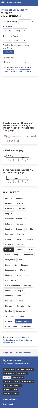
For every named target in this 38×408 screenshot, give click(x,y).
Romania (9, 296)
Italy (16, 254)
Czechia (29, 229)
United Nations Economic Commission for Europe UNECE (17, 70)
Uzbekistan (26, 326)
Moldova (8, 275)
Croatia (8, 229)
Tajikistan (9, 316)
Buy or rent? (22, 373)
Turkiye (21, 316)
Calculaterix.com (14, 3)
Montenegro (22, 275)
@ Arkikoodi (8, 404)
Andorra (19, 198)
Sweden (8, 311)
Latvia (22, 260)
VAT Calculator (9, 369)
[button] (35, 3)
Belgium (8, 213)
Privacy (19, 352)
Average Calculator (10, 389)
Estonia (20, 234)
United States (11, 326)
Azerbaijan (9, 208)
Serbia (21, 301)
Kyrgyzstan (10, 260)
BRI (5, 385)
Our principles (8, 352)
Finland (8, 239)
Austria (20, 203)
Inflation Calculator (13, 9)
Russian (20, 296)
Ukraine (8, 321)
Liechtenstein (11, 265)
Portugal (19, 290)
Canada (20, 224)
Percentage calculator (25, 369)
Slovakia (8, 306)
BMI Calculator (18, 377)
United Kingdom (23, 321)
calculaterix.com (10, 399)
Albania (8, 198)
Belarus (22, 208)
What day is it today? (11, 393)
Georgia (29, 239)
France (18, 239)
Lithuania (25, 265)
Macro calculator (27, 381)
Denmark (9, 234)
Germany (9, 244)
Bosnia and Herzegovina (15, 219)
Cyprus (19, 229)
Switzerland (21, 311)
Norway (27, 285)
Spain (30, 306)
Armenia (8, 203)
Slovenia (20, 306)
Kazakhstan (28, 254)
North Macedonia (12, 285)
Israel (7, 254)
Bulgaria (8, 224)
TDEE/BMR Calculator (11, 381)
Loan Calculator (9, 373)
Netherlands (10, 280)
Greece (20, 244)
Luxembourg (10, 270)
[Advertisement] (19, 98)
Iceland (20, 249)
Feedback (27, 352)
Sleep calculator (15, 385)
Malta (22, 270)
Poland (8, 290)
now (10, 26)
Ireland (30, 249)
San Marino (10, 301)
